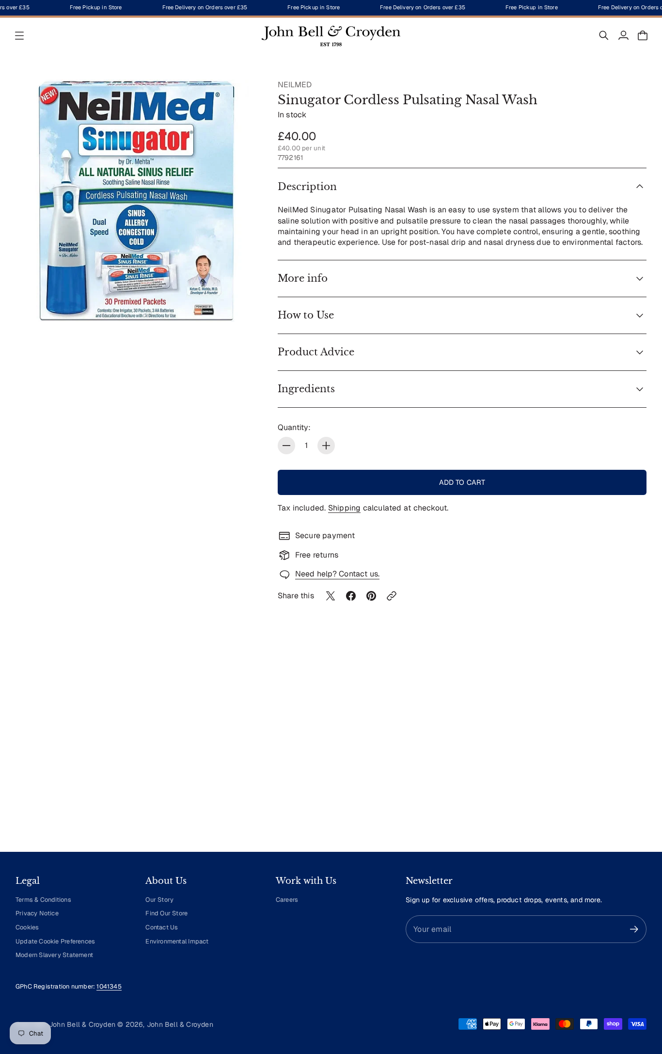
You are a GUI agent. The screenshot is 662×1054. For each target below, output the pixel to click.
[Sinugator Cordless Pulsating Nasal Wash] (137, 201)
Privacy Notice (37, 913)
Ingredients (306, 389)
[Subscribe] (634, 929)
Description (307, 186)
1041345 (108, 986)
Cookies (27, 927)
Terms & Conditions (43, 899)
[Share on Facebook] (351, 596)
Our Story (159, 899)
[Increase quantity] (326, 445)
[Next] (634, 754)
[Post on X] (330, 596)
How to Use (306, 315)
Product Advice (316, 352)
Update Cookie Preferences (55, 941)
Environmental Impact (176, 941)
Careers (287, 899)
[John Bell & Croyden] (331, 35)
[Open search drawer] (604, 35)
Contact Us (161, 927)
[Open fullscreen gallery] (240, 303)
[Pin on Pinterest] (371, 596)
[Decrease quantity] (286, 445)
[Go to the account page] (623, 35)
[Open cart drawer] (642, 35)
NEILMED (295, 85)
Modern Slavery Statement (54, 955)
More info (303, 278)
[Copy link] (391, 596)
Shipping (344, 508)
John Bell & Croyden (180, 1024)
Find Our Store (166, 913)
